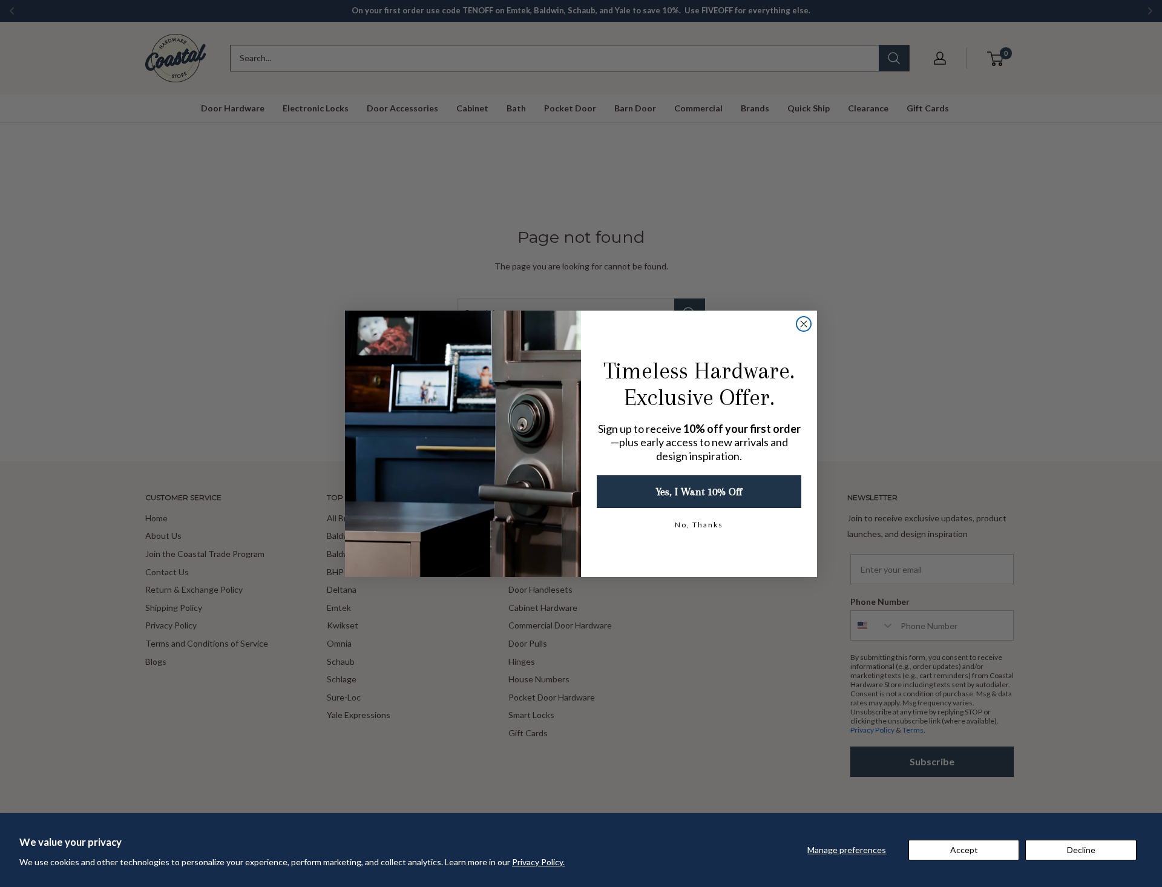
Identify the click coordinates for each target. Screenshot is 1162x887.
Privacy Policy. (538, 862)
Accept (964, 850)
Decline (1081, 850)
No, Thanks (699, 524)
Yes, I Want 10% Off (699, 492)
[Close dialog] (803, 324)
